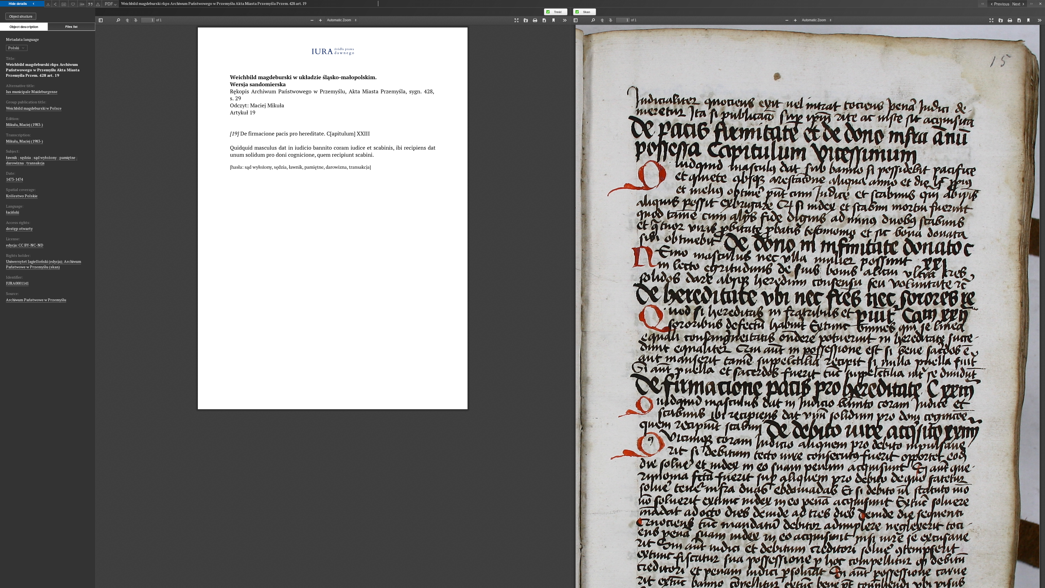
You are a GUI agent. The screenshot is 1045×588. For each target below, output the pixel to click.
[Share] (55, 3)
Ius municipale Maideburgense (31, 91)
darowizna (15, 162)
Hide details (18, 3)
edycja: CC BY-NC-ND (24, 245)
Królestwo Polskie (22, 195)
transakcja (35, 162)
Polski (14, 47)
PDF (109, 4)
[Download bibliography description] (82, 4)
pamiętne (67, 157)
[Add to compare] (64, 3)
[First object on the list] (982, 3)
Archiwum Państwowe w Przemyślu (36, 299)
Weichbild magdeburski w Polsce (34, 108)
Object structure (20, 16)
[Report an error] (98, 3)
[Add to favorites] (73, 3)
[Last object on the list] (1031, 3)
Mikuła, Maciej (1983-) (24, 124)
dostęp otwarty (19, 228)
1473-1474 (14, 179)
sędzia (25, 157)
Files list (71, 26)
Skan (586, 12)
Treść (558, 12)
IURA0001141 (17, 283)
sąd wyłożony (45, 157)
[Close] (1040, 3)
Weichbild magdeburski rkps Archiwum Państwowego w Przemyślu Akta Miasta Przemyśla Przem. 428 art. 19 (42, 70)
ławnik (11, 157)
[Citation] (90, 3)
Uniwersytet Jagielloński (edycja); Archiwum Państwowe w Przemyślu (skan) (43, 264)
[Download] (48, 3)
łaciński (12, 212)
